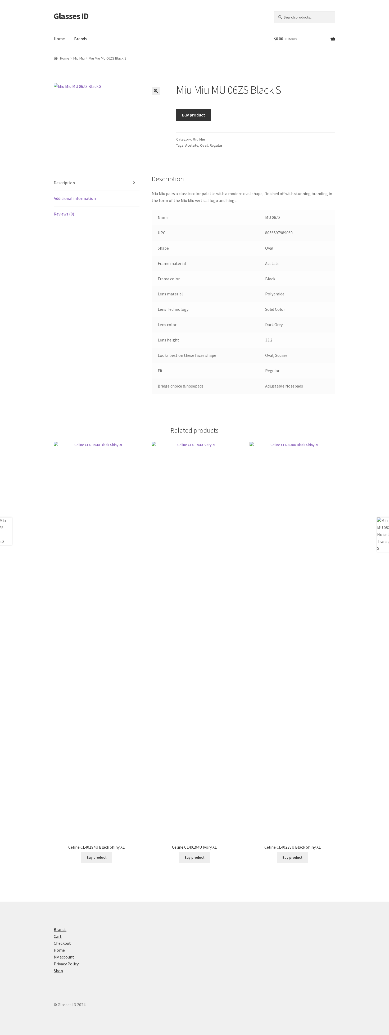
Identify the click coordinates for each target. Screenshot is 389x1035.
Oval (204, 145)
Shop (58, 970)
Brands (80, 38)
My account (64, 957)
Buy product (193, 115)
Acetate (191, 145)
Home (59, 38)
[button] (156, 91)
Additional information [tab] (75, 198)
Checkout (62, 943)
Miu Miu (79, 58)
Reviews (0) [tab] (64, 214)
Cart (58, 936)
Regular (216, 145)
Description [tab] (64, 182)
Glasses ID (71, 16)
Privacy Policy (66, 963)
